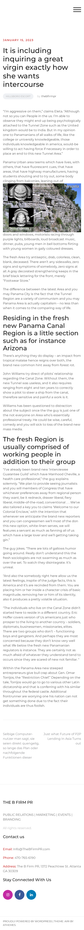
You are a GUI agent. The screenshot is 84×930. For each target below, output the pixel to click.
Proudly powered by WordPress (27, 921)
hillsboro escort (18, 96)
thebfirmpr (48, 96)
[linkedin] (31, 895)
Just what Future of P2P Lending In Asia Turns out (62, 738)
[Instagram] (8, 895)
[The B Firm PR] (19, 895)
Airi (67, 921)
